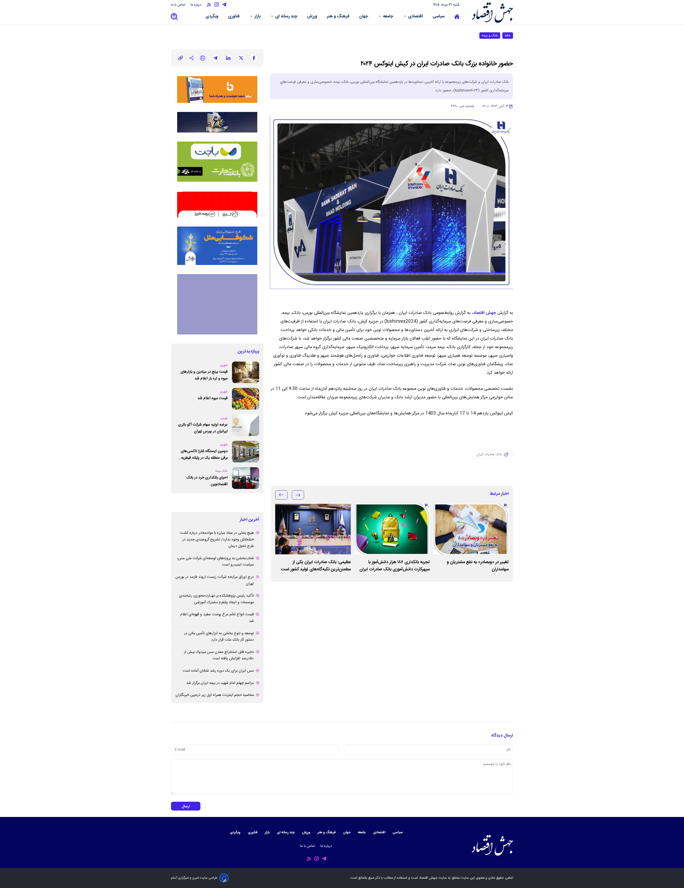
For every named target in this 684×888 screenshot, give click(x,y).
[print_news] (202, 58)
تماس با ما (178, 5)
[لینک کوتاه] (180, 58)
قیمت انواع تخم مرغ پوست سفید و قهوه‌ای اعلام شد (217, 617)
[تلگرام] (215, 58)
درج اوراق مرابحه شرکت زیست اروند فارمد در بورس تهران (215, 580)
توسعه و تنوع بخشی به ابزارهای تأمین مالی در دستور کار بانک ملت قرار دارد (219, 636)
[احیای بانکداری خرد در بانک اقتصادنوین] (245, 478)
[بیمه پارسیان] (217, 304)
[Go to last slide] (298, 495)
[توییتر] (241, 58)
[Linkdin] (228, 58)
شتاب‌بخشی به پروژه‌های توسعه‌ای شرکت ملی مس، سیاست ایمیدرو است (215, 561)
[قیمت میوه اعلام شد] (245, 399)
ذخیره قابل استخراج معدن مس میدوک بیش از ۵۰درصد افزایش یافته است (219, 655)
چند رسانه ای (286, 17)
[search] (174, 17)
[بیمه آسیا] (217, 122)
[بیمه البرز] (217, 204)
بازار (258, 17)
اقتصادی (416, 17)
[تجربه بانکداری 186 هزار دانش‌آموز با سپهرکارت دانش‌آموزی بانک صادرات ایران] (392, 529)
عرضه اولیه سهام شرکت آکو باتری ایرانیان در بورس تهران (203, 428)
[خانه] (457, 17)
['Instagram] (216, 4)
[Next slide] (281, 495)
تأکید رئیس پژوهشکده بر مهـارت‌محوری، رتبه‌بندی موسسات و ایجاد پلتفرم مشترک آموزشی (216, 599)
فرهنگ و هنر (339, 17)
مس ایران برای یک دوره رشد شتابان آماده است (218, 671)
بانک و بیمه (490, 35)
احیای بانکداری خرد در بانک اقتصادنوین (207, 481)
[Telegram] (224, 4)
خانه (508, 35)
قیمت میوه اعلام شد (212, 398)
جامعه (388, 17)
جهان (364, 17)
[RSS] (209, 4)
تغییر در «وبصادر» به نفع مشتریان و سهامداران (478, 566)
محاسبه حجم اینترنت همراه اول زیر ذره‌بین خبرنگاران (215, 695)
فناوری (234, 17)
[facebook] (254, 58)
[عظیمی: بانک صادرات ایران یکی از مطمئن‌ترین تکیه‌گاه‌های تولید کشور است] (313, 529)
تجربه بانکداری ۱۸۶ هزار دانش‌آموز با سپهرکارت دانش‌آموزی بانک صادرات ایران (394, 566)
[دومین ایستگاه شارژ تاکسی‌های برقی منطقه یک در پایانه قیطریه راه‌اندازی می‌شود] (245, 451)
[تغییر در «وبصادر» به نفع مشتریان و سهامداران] (471, 529)
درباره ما (196, 5)
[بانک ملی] (217, 89)
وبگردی (212, 17)
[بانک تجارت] (217, 162)
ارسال (186, 806)
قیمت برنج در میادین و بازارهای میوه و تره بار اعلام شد (204, 375)
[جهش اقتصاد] (491, 12)
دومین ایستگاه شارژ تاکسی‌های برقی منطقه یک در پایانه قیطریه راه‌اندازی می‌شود (204, 454)
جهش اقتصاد (484, 313)
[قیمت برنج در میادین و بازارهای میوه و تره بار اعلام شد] (245, 372)
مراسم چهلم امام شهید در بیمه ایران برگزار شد (220, 683)
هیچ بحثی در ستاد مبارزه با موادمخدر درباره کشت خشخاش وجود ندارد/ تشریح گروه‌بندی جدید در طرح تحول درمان (217, 539)
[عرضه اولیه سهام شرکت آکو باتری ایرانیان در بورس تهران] (245, 425)
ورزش (312, 17)
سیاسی (439, 17)
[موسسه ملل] (217, 246)
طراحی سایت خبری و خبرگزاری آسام (194, 878)
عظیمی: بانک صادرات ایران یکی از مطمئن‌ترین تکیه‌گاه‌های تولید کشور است (316, 566)
